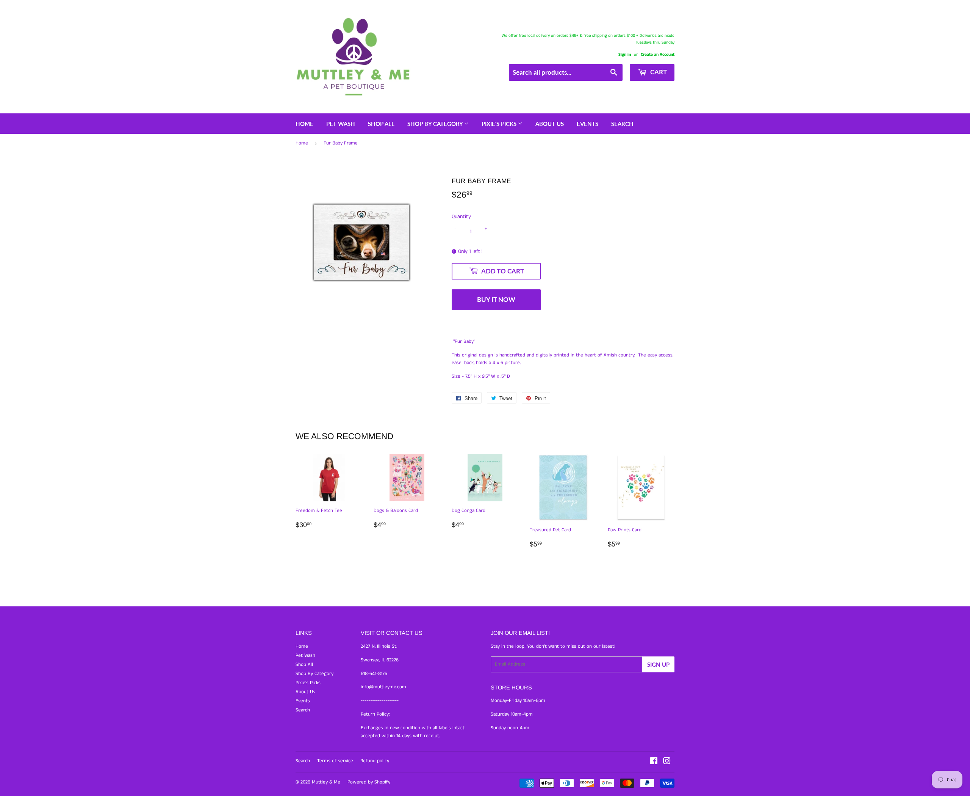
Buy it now (496, 299)
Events (587, 123)
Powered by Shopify (368, 782)
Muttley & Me (326, 782)
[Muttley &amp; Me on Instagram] (667, 762)
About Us (549, 123)
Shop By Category (435, 123)
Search (622, 123)
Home (304, 123)
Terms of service (335, 761)
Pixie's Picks (500, 123)
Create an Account (657, 55)
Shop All (381, 123)
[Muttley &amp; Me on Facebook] (654, 762)
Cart (658, 72)
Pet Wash (340, 123)
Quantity (461, 216)
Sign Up (658, 664)
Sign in (624, 55)
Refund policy (374, 761)
